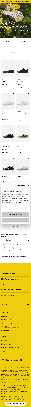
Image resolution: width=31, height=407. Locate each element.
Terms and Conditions (14, 396)
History (4, 316)
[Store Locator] (14, 404)
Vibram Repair (7, 323)
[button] (13, 360)
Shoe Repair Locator (11, 289)
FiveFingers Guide (9, 279)
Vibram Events (8, 273)
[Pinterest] (21, 304)
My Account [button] (6, 351)
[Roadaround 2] (23, 68)
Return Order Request (10, 348)
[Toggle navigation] (8, 404)
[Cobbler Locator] (17, 404)
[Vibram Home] (15, 6)
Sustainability (6, 320)
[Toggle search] (11, 404)
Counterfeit (5, 398)
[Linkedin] (17, 304)
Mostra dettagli (21, 209)
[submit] (28, 241)
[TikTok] (13, 304)
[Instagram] (3, 304)
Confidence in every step (11, 327)
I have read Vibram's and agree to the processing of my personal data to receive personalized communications (16, 248)
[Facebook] (10, 304)
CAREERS (5, 330)
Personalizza (14, 220)
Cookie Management (19, 399)
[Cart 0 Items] (20, 404)
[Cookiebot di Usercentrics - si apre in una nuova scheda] (18, 185)
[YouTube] (6, 304)
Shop (3, 284)
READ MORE (10, 382)
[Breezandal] (8, 133)
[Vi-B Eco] (8, 68)
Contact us (5, 341)
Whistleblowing (6, 399)
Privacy (3, 396)
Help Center (6, 344)
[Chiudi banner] (28, 185)
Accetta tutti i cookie (15, 214)
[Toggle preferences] (23, 404)
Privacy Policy (21, 245)
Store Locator (8, 295)
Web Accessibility (16, 398)
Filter (6, 41)
